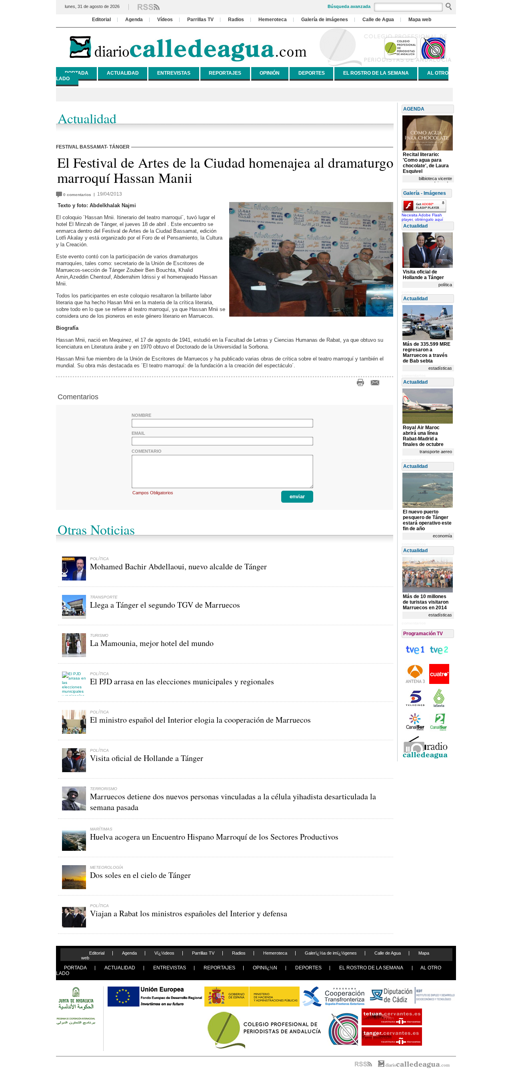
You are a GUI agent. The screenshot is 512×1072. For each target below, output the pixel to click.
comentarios (78, 194)
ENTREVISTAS (173, 73)
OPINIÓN (270, 73)
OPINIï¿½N (265, 968)
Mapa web (419, 19)
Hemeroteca (272, 19)
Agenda (134, 19)
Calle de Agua (378, 19)
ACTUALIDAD (123, 73)
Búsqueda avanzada (349, 6)
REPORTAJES (225, 73)
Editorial (101, 19)
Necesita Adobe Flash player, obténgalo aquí (422, 217)
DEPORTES (311, 73)
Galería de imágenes (324, 19)
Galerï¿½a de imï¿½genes (331, 953)
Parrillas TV (200, 19)
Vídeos (165, 19)
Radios (236, 19)
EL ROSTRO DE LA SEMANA (376, 73)
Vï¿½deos (164, 953)
